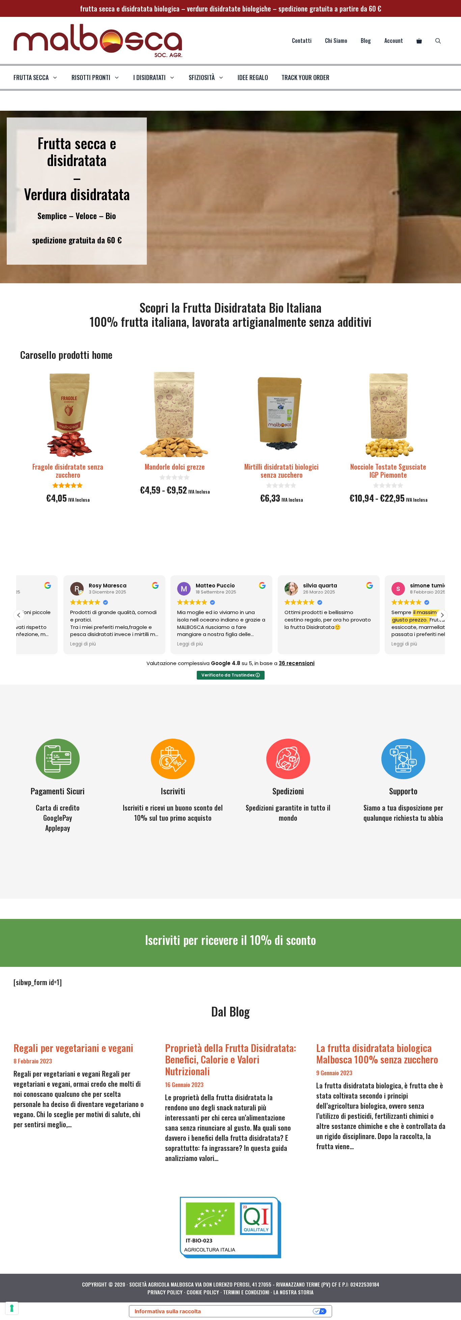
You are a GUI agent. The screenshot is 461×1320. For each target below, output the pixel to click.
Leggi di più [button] (38, 644)
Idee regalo (253, 77)
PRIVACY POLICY (165, 1292)
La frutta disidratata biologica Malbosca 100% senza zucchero (377, 1053)
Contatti (301, 40)
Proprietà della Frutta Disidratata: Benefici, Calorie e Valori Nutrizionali (230, 1059)
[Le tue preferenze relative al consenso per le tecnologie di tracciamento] (11, 1308)
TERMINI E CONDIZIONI (246, 1292)
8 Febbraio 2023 (32, 1060)
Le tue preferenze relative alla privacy (260, 1311)
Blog (366, 40)
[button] (442, 615)
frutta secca (31, 77)
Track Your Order (305, 77)
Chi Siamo (336, 40)
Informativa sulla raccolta (168, 1311)
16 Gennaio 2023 (184, 1084)
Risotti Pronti (91, 77)
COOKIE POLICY (203, 1292)
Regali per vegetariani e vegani (73, 1047)
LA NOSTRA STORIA (293, 1292)
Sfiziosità (202, 77)
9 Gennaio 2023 (334, 1072)
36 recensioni (297, 663)
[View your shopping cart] (419, 40)
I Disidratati (149, 77)
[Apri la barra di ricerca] (438, 40)
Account (393, 40)
